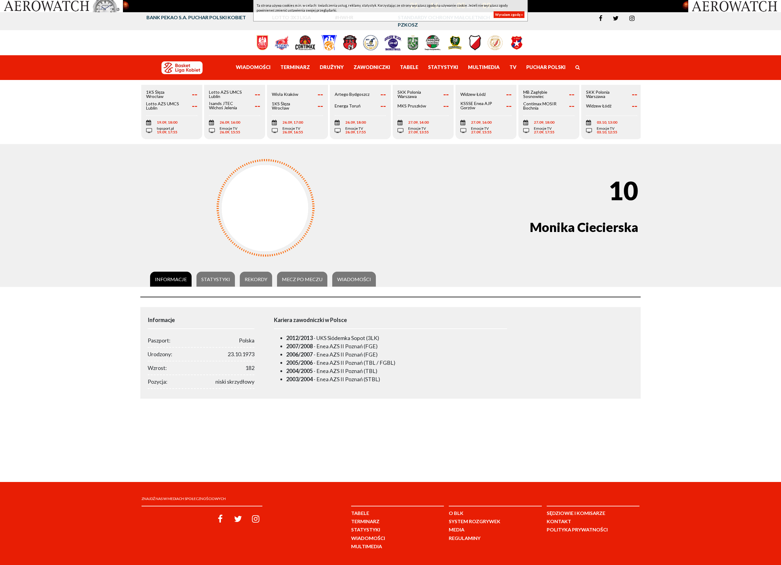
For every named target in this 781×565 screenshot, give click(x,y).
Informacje (171, 279)
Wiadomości (354, 279)
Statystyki (215, 279)
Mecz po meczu (302, 279)
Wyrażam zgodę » (509, 14)
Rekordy (256, 279)
